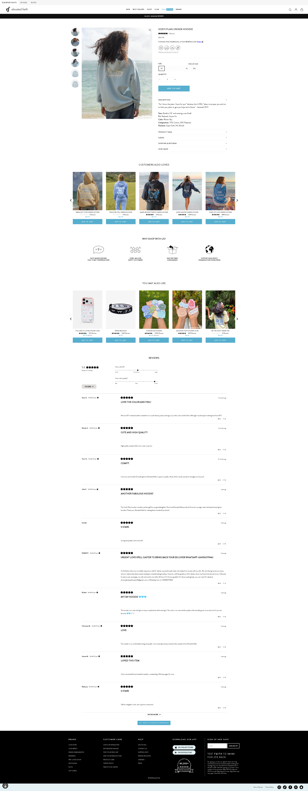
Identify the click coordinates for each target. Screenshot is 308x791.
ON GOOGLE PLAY (185, 752)
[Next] (237, 200)
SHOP (149, 9)
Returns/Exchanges (111, 749)
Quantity (162, 74)
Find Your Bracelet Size (112, 756)
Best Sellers (138, 9)
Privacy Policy (270, 787)
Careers (141, 760)
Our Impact (73, 749)
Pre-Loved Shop (75, 760)
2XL (194, 68)
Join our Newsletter (111, 745)
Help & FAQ (142, 745)
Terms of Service (258, 787)
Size (160, 64)
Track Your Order (110, 767)
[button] (166, 33)
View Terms (217, 773)
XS (162, 68)
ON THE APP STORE (185, 747)
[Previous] (71, 200)
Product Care (108, 760)
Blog (71, 767)
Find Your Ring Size (110, 752)
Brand (179, 9)
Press (140, 763)
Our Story (73, 745)
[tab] (192, 100)
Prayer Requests (144, 756)
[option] (154, 16)
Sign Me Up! (233, 746)
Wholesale (73, 763)
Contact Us (142, 749)
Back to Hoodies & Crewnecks (156, 723)
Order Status (108, 763)
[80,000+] (184, 772)
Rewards (72, 756)
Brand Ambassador (76, 752)
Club (157, 9)
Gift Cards (73, 771)
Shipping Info (143, 752)
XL (187, 68)
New (128, 9)
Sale (167, 9)
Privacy (224, 773)
